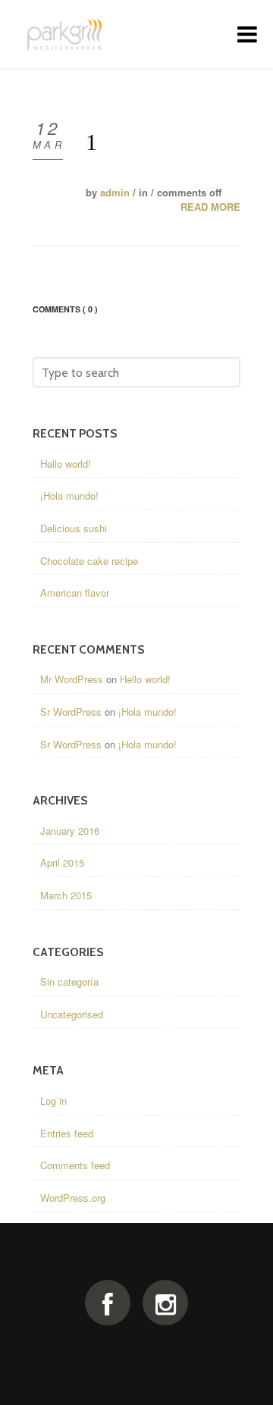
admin (115, 192)
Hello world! (65, 463)
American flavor (74, 592)
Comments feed (75, 1165)
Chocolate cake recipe (89, 561)
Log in (53, 1100)
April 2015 (62, 862)
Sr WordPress (71, 711)
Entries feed (66, 1133)
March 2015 (66, 895)
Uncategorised (71, 1014)
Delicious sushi (73, 528)
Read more (210, 207)
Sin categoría (69, 981)
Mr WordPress (71, 679)
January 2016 (69, 830)
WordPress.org (72, 1197)
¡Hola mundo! (69, 495)
